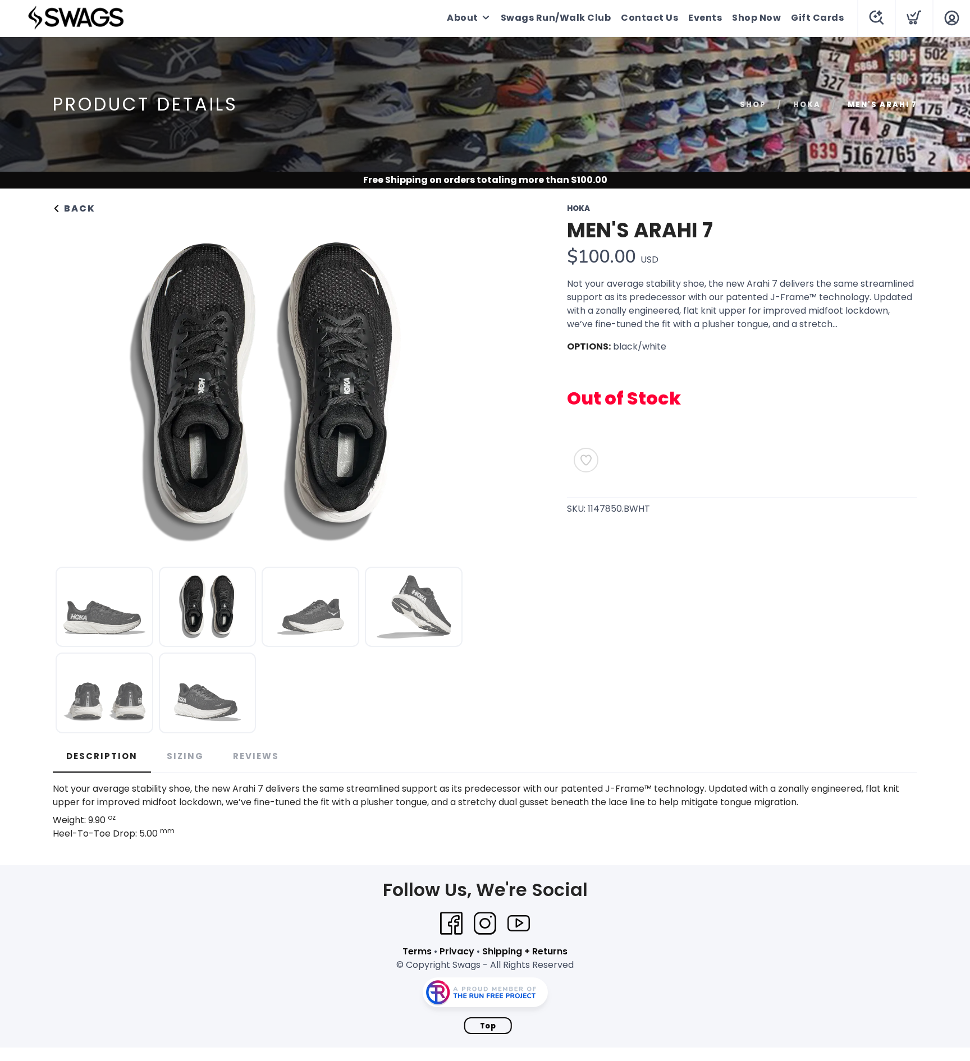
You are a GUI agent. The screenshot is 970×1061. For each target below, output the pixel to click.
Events (705, 17)
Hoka (807, 104)
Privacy (457, 951)
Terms (417, 951)
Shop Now (756, 17)
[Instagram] (485, 923)
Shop (753, 104)
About (462, 17)
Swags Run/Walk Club (556, 17)
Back (78, 208)
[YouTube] (519, 923)
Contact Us (649, 17)
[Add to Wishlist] (586, 460)
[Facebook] (451, 923)
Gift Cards (817, 17)
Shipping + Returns (525, 951)
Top (488, 1026)
